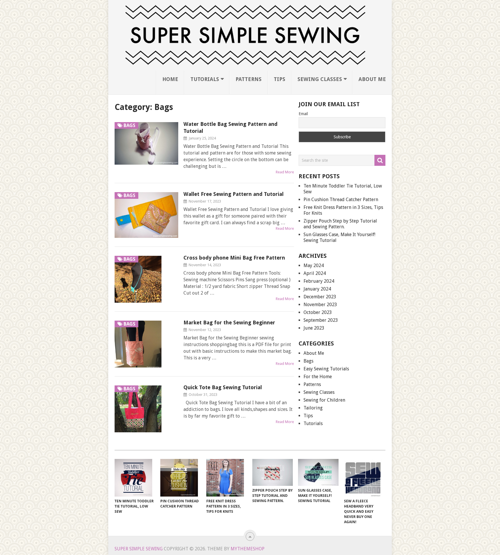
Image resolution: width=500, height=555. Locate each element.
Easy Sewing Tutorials (326, 369)
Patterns (249, 79)
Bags (308, 361)
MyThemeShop (247, 549)
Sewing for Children (324, 400)
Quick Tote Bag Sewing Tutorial (222, 387)
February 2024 (319, 281)
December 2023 (320, 296)
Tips (279, 79)
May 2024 (314, 265)
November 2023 (320, 304)
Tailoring (313, 408)
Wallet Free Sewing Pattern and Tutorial (233, 194)
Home (170, 79)
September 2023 (321, 320)
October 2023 (318, 312)
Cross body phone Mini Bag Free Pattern (234, 258)
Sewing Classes (319, 79)
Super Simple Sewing (139, 549)
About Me (372, 79)
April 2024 (315, 273)
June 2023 (314, 328)
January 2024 (317, 289)
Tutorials (204, 79)
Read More (285, 172)
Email (303, 113)
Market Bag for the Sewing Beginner (229, 322)
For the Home (318, 376)
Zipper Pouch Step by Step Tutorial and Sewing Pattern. (340, 223)
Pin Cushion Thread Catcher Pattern (341, 199)
